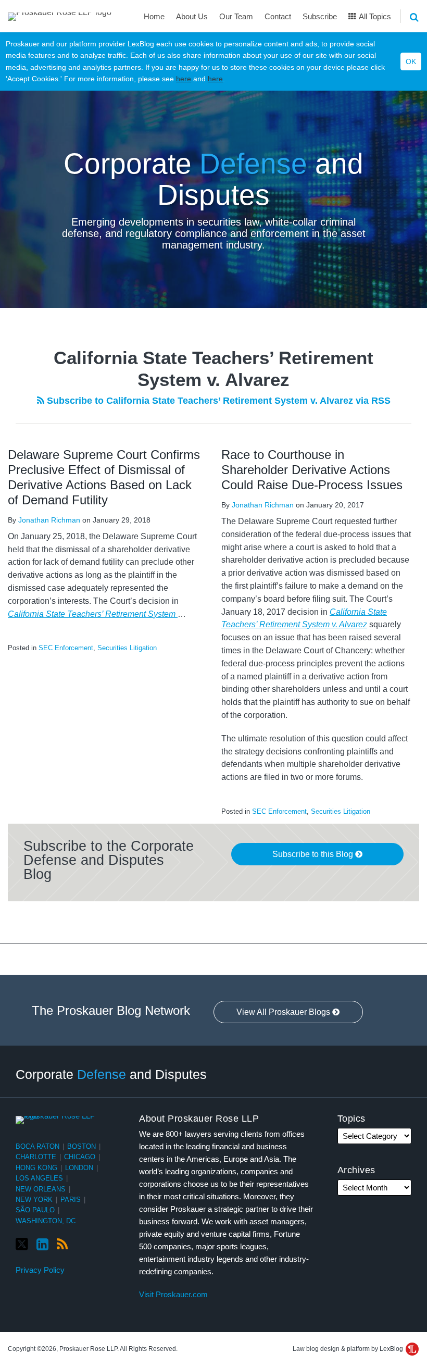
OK (411, 61)
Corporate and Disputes (213, 179)
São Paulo (35, 1210)
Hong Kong (36, 1168)
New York (34, 1199)
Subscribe (320, 16)
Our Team (236, 16)
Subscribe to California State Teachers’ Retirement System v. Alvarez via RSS (217, 400)
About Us (192, 16)
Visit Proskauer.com (173, 1294)
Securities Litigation (127, 648)
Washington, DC (46, 1221)
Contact (278, 16)
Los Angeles (39, 1178)
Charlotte (36, 1157)
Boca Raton (37, 1146)
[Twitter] (22, 1244)
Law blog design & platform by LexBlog (349, 1348)
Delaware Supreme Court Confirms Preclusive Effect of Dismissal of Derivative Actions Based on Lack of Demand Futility (104, 477)
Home (154, 16)
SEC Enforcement (66, 648)
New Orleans (41, 1189)
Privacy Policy (40, 1269)
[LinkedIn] (42, 1244)
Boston (81, 1146)
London (79, 1168)
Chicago (79, 1157)
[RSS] (62, 1244)
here (183, 78)
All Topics (374, 16)
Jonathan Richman (49, 520)
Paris (70, 1199)
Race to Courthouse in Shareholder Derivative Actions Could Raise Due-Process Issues (312, 470)
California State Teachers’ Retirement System (93, 614)
